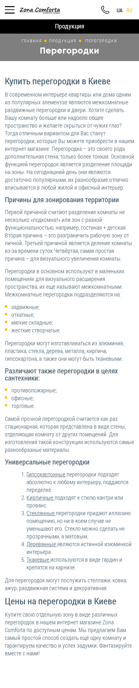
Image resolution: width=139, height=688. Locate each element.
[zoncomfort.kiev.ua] (40, 8)
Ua (120, 10)
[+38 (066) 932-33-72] (105, 10)
